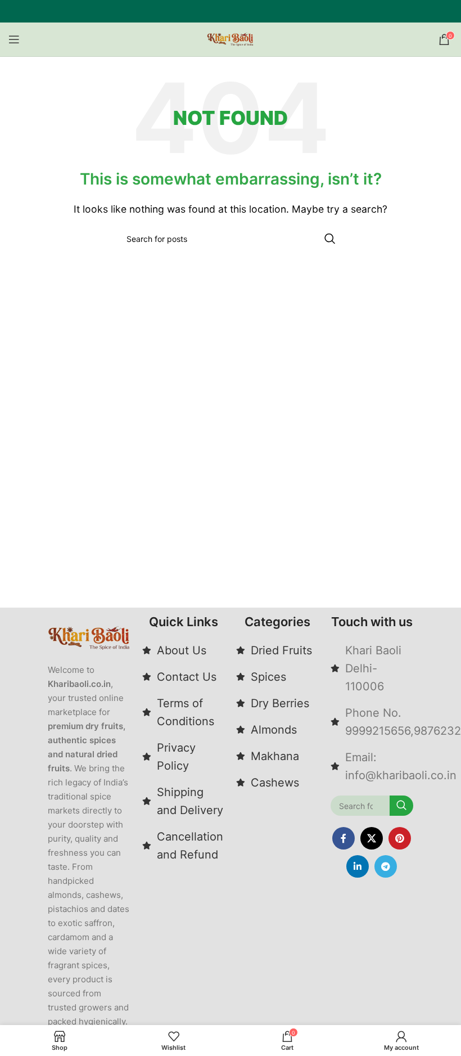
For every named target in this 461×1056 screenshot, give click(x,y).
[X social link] (371, 838)
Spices (268, 677)
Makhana (275, 756)
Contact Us (186, 677)
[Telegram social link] (385, 866)
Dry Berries (280, 703)
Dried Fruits (281, 650)
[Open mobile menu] (14, 39)
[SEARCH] (330, 238)
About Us (181, 650)
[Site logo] (230, 38)
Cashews (275, 782)
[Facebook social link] (343, 838)
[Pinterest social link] (399, 838)
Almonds (274, 729)
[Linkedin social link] (357, 866)
